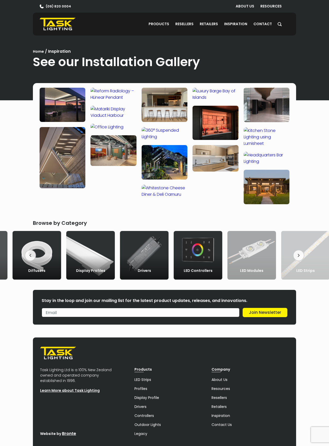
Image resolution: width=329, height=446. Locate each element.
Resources (271, 6)
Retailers (209, 23)
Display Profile (146, 397)
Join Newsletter (265, 312)
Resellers (184, 23)
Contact (262, 23)
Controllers (144, 415)
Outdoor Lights (147, 424)
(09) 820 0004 (58, 6)
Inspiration (235, 23)
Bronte (69, 433)
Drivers (140, 406)
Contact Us (222, 424)
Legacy (140, 433)
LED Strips (142, 379)
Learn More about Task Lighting (70, 390)
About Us (245, 6)
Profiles (140, 388)
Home (38, 51)
